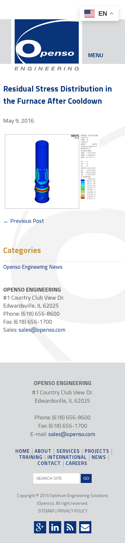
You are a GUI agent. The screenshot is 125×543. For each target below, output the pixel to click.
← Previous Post (23, 220)
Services (68, 452)
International (67, 458)
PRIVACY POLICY (72, 511)
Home (22, 452)
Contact (49, 464)
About (43, 452)
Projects (97, 452)
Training (31, 458)
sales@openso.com (42, 329)
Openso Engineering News (33, 267)
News (99, 458)
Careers (77, 464)
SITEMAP (46, 511)
